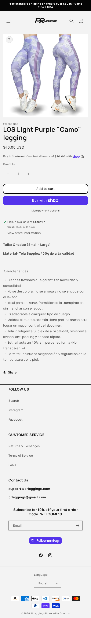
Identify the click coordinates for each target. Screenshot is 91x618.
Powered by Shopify (57, 613)
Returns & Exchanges (24, 446)
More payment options (46, 210)
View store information (24, 233)
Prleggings (38, 613)
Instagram (15, 410)
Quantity (9, 164)
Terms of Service (20, 455)
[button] (8, 20)
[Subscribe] (77, 525)
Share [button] (12, 372)
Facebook (15, 419)
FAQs (12, 465)
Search (13, 401)
